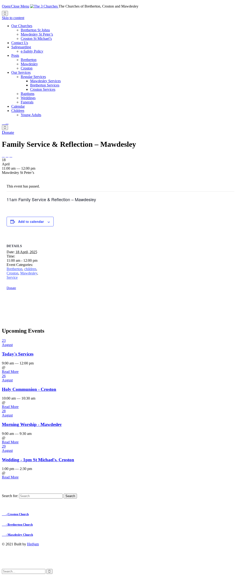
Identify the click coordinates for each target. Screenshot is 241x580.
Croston (12, 273)
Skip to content (13, 18)
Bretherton (14, 269)
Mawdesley (28, 273)
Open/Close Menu (15, 6)
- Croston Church (15, 514)
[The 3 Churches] (44, 6)
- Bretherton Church (17, 524)
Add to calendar (31, 221)
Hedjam (33, 544)
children (30, 269)
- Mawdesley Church (17, 534)
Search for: (10, 496)
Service (12, 277)
